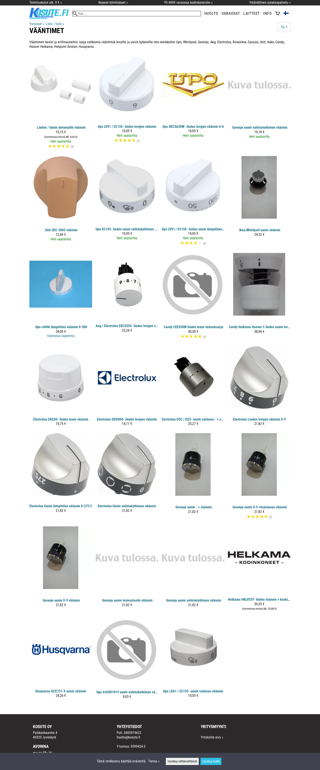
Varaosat (231, 13)
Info (267, 13)
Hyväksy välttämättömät (182, 761)
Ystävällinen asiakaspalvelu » (270, 2)
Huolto (211, 13)
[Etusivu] (50, 18)
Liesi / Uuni (55, 24)
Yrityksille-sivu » (212, 737)
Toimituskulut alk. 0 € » (45, 2)
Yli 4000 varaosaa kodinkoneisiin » (188, 2)
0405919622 (132, 733)
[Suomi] (287, 14)
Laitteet (251, 13)
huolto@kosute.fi (128, 737)
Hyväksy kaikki (211, 761)
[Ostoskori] (277, 14)
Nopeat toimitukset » (113, 2)
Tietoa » (154, 761)
